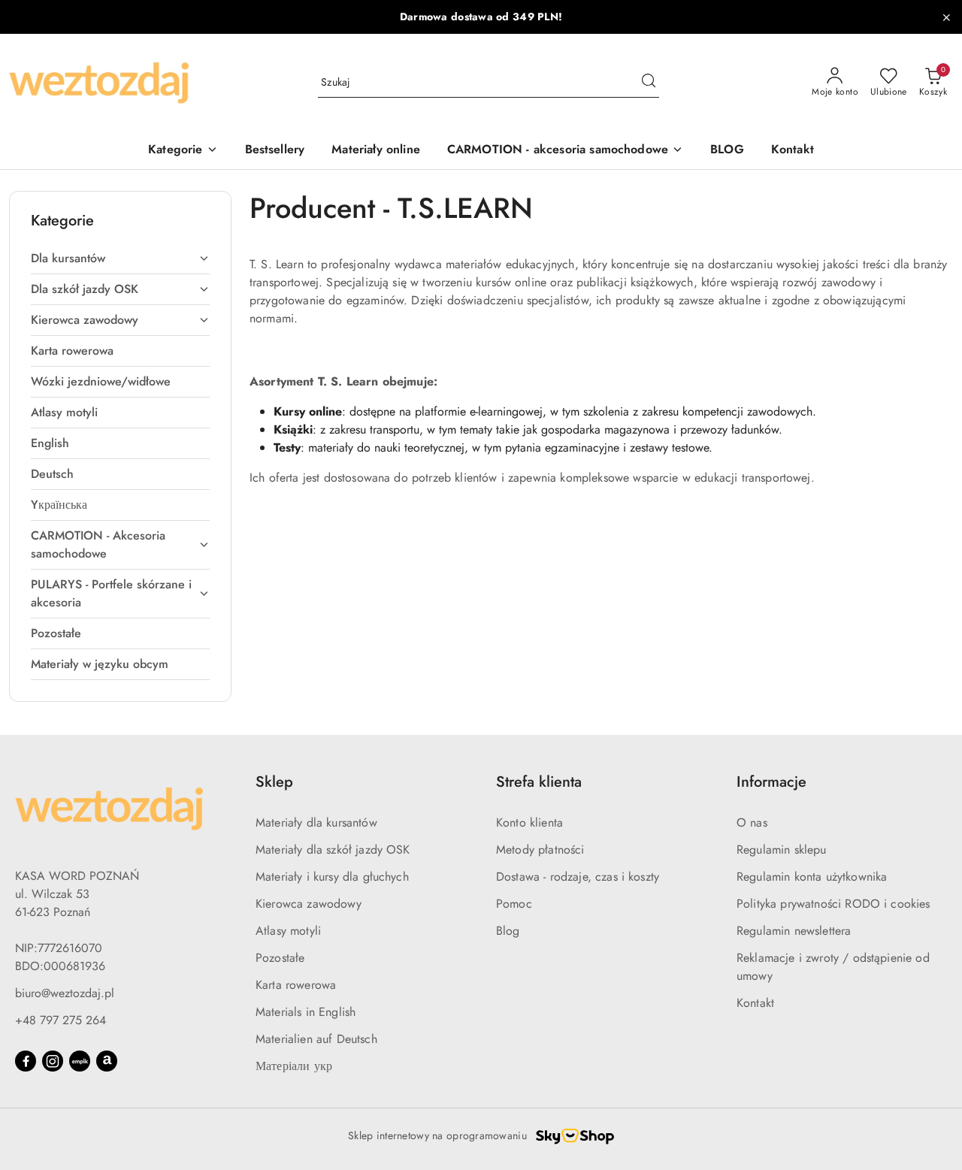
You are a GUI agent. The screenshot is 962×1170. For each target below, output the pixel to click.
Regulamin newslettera (794, 930)
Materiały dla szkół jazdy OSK (333, 849)
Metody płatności (540, 849)
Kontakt (755, 1002)
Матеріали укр (294, 1066)
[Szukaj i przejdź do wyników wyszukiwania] (648, 82)
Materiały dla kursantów (316, 822)
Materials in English (305, 1011)
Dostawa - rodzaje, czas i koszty (577, 876)
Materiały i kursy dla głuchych (332, 876)
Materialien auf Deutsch (316, 1039)
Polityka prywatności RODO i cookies (833, 903)
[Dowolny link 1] (79, 1061)
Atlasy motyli (288, 930)
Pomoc (514, 903)
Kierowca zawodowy (309, 903)
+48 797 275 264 (60, 1020)
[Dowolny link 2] (106, 1061)
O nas (752, 822)
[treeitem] (120, 258)
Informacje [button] (771, 782)
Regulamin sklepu (782, 849)
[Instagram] (52, 1061)
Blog (508, 930)
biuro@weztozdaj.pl (64, 993)
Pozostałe (280, 957)
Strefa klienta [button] (539, 782)
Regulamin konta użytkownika (812, 876)
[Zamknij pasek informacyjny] (946, 17)
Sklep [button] (274, 782)
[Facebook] (25, 1061)
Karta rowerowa (296, 984)
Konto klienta (529, 822)
